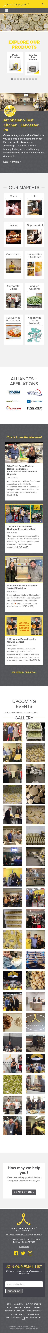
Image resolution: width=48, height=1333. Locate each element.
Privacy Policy (32, 1329)
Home (9, 1304)
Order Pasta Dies (34, 1311)
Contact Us (24, 1247)
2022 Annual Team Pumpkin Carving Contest (21, 640)
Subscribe (14, 1291)
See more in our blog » (24, 672)
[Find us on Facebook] (16, 1253)
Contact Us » (24, 1192)
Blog (9, 1308)
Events (27, 1308)
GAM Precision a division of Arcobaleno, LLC (23, 1318)
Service (17, 1308)
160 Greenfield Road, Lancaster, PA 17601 (24, 1234)
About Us (18, 1304)
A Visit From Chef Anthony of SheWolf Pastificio (22, 587)
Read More (12, 495)
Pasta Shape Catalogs (14, 1311)
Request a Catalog (17, 1314)
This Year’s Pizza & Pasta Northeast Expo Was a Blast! (21, 528)
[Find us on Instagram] (30, 1253)
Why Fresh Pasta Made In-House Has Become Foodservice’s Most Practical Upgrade (22, 470)
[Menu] (6, 11)
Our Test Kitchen (33, 1304)
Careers (36, 1308)
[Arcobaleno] (16, 5)
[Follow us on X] (23, 1253)
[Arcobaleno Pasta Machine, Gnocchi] (35, 980)
